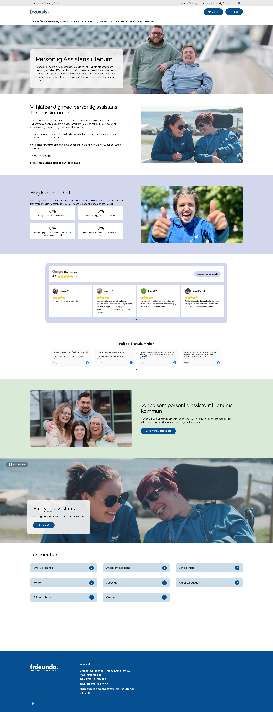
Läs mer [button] (55, 358)
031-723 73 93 (42, 155)
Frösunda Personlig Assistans (55, 21)
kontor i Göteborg (46, 144)
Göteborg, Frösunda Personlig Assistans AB (91, 21)
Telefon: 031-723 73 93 (94, 683)
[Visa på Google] (55, 291)
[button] (240, 3)
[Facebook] (33, 703)
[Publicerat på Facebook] (87, 362)
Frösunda (34, 21)
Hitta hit (85, 693)
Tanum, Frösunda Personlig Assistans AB (133, 21)
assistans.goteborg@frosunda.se (59, 162)
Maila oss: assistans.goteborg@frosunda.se (107, 688)
